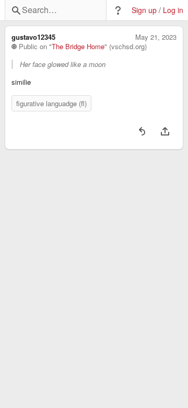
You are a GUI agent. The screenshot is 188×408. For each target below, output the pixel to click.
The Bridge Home (78, 46)
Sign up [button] (144, 10)
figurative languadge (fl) (51, 103)
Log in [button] (173, 10)
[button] (118, 10)
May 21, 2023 (156, 37)
